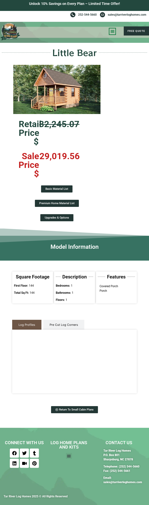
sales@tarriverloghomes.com (127, 14)
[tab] (26, 325)
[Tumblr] (34, 453)
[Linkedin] (14, 463)
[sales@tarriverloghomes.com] (102, 14)
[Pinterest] (34, 463)
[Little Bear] (56, 89)
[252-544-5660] (72, 14)
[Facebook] (14, 453)
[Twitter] (24, 453)
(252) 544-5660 (129, 466)
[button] (112, 31)
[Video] (24, 463)
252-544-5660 (87, 14)
